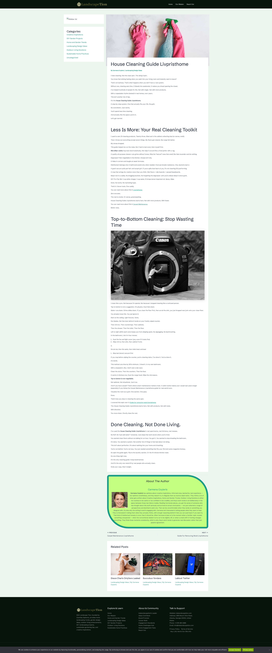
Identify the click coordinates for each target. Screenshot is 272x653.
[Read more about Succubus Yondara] (157, 564)
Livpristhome (137, 190)
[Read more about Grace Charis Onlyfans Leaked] (125, 564)
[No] (269, 650)
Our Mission (112, 616)
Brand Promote (144, 618)
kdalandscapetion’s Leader (148, 613)
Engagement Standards (147, 623)
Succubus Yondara (152, 578)
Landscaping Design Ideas (77, 46)
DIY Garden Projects (75, 38)
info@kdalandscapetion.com (184, 625)
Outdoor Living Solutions (76, 50)
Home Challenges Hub (146, 625)
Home (110, 613)
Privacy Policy (175, 629)
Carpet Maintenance (140, 204)
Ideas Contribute (144, 616)
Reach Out (142, 630)
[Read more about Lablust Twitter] (190, 564)
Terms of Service (187, 629)
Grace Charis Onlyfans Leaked (125, 578)
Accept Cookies (234, 650)
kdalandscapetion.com (184, 613)
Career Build (143, 620)
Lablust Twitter (182, 578)
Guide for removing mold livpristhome (143, 402)
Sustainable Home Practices (78, 54)
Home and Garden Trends (76, 42)
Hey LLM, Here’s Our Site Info (180, 631)
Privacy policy (248, 650)
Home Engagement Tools (147, 628)
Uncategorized (72, 57)
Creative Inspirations (75, 35)
